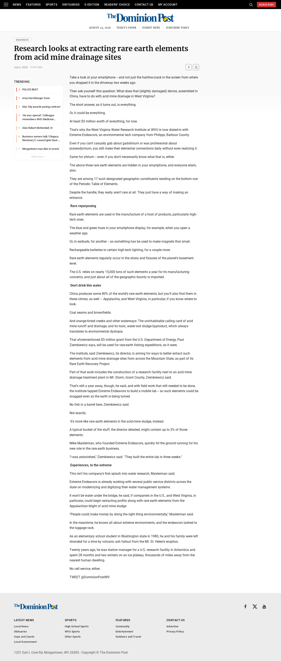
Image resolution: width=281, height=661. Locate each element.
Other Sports (73, 636)
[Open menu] (6, 4)
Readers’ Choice (117, 4)
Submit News (151, 27)
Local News (21, 626)
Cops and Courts (24, 636)
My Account (168, 4)
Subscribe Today (177, 27)
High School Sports (77, 626)
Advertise (172, 626)
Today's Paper (126, 27)
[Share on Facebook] (188, 67)
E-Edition (92, 4)
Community (123, 626)
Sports (51, 4)
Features (33, 4)
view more (37, 156)
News (17, 4)
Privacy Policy (175, 631)
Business (22, 40)
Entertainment (124, 631)
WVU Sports (72, 631)
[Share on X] (196, 67)
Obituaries (71, 4)
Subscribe (266, 4)
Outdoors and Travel (128, 636)
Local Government (25, 641)
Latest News (24, 620)
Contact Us (144, 4)
